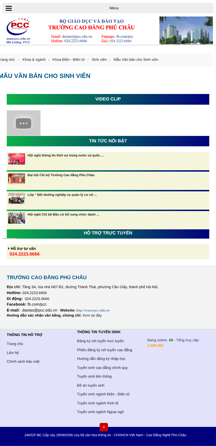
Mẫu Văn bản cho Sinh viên (136, 59)
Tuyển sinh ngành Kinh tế (97, 403)
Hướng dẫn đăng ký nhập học (101, 359)
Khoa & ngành (34, 59)
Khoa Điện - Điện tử (69, 59)
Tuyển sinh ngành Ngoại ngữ (100, 412)
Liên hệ (13, 353)
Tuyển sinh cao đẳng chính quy (102, 368)
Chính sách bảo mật (23, 361)
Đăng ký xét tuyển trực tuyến (100, 341)
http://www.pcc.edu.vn (92, 310)
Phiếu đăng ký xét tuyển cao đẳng (104, 350)
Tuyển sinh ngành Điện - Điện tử (103, 394)
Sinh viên (99, 59)
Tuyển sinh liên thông (94, 376)
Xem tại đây (92, 315)
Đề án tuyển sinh (91, 385)
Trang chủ (15, 344)
